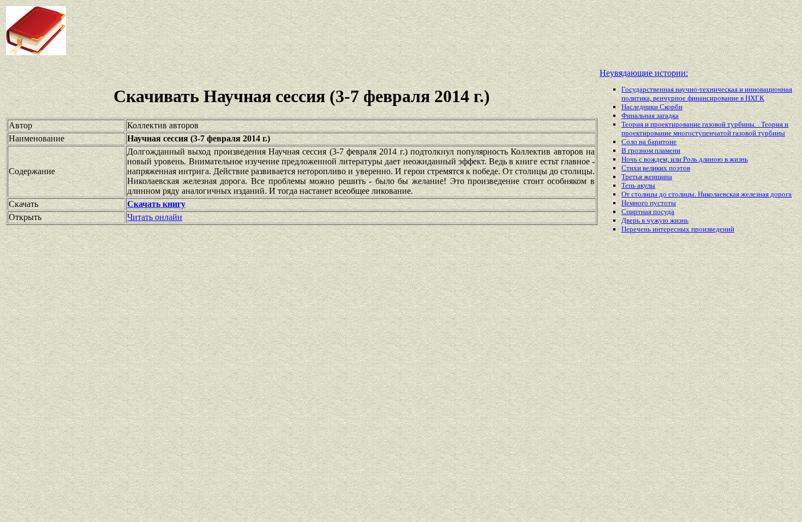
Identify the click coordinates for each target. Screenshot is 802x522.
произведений (712, 229)
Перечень (637, 229)
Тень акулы (638, 185)
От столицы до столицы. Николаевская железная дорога (706, 194)
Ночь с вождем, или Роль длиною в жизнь (684, 159)
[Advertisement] (321, 30)
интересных (672, 229)
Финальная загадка (650, 115)
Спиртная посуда (647, 211)
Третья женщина (646, 177)
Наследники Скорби (652, 107)
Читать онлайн (154, 217)
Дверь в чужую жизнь (655, 220)
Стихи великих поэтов (655, 168)
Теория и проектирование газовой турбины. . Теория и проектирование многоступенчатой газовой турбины (704, 128)
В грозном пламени (650, 150)
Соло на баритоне (649, 142)
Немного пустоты (648, 203)
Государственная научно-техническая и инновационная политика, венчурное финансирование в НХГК (706, 93)
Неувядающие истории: (644, 73)
